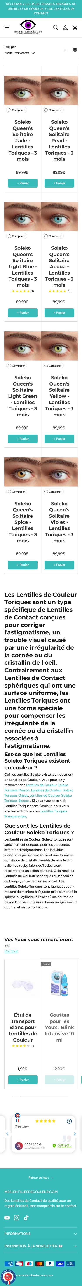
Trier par (10, 47)
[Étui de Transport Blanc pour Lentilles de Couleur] (23, 983)
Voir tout (11, 951)
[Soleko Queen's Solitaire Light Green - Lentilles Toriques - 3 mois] (22, 346)
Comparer (18, 110)
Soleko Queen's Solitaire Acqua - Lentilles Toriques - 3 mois (59, 266)
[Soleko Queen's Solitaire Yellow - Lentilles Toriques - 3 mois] (59, 346)
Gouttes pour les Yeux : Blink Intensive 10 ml (59, 1027)
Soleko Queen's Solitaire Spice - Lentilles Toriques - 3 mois (23, 522)
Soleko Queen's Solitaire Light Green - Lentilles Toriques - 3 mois (22, 396)
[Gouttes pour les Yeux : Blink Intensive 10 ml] (59, 983)
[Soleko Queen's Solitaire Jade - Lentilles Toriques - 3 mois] (22, 90)
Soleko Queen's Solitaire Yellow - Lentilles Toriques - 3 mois (59, 396)
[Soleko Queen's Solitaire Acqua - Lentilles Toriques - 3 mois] (59, 216)
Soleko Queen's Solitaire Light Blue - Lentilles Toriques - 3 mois (23, 266)
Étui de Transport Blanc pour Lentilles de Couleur (23, 1027)
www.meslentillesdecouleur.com (33, 1275)
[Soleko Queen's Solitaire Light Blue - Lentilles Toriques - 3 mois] (22, 216)
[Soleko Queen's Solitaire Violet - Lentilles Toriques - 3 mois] (59, 472)
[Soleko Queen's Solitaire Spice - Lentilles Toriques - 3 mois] (22, 472)
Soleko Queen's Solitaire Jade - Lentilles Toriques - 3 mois (23, 140)
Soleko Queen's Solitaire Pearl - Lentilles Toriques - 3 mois (59, 140)
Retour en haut (38, 1178)
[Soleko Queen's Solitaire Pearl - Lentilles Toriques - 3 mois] (59, 90)
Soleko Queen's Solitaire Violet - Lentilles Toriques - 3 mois (59, 522)
